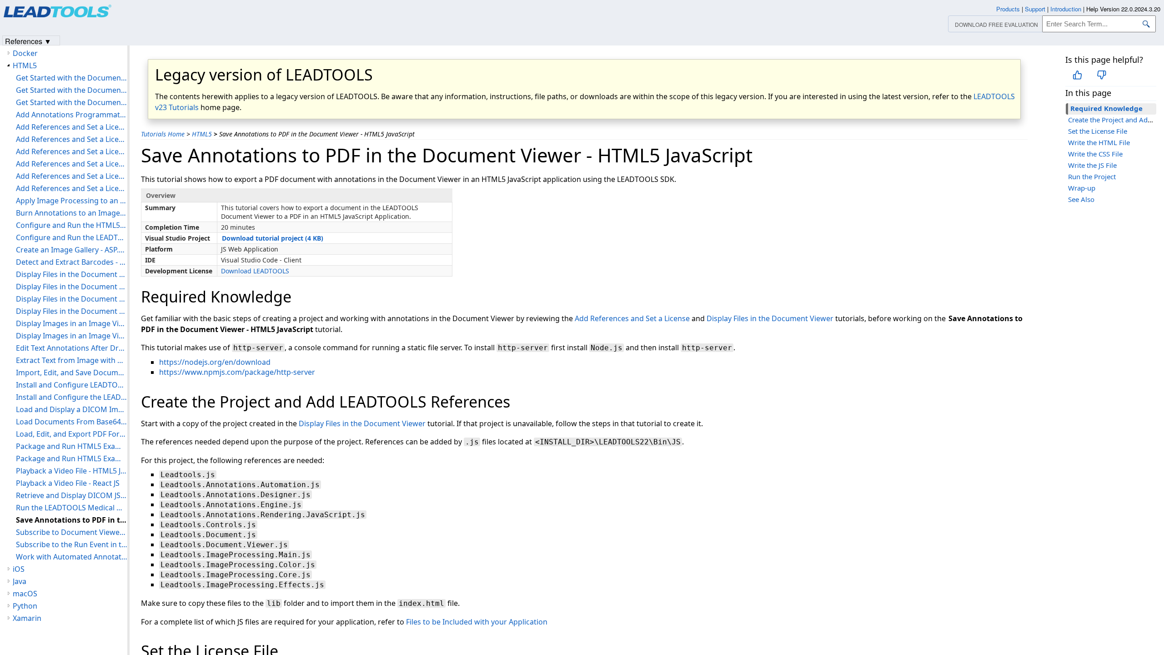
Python (25, 606)
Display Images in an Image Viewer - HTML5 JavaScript (71, 323)
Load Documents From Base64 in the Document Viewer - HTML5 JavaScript (71, 422)
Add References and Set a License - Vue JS (71, 188)
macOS (25, 594)
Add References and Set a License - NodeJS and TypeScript (71, 164)
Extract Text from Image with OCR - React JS (71, 360)
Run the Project (1092, 176)
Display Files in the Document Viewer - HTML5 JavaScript (71, 287)
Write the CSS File (1095, 153)
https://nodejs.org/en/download (215, 362)
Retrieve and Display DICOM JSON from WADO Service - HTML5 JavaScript (71, 495)
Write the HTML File (1099, 142)
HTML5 (202, 134)
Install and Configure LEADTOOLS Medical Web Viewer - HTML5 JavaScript (71, 385)
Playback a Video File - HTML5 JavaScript (71, 471)
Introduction (1065, 9)
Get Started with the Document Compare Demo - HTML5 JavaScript (71, 78)
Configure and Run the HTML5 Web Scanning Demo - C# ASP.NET (71, 225)
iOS (19, 569)
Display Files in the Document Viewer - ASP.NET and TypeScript (71, 274)
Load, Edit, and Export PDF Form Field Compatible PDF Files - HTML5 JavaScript (71, 434)
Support (1035, 9)
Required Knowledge (1106, 108)
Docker (25, 53)
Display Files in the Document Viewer (770, 318)
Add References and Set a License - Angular (71, 127)
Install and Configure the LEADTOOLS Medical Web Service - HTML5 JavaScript (71, 397)
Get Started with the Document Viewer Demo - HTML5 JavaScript (71, 102)
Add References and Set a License (632, 318)
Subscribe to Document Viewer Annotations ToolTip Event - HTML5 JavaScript (71, 532)
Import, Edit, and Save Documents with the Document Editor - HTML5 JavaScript (71, 373)
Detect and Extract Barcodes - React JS (71, 262)
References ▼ (28, 40)
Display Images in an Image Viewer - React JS (71, 336)
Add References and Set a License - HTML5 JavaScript (71, 151)
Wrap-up (1081, 187)
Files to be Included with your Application (476, 622)
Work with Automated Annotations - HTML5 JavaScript (71, 557)
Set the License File (1097, 131)
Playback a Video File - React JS (68, 483)
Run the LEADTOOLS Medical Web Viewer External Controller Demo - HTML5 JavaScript (71, 508)
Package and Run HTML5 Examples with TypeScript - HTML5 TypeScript (71, 458)
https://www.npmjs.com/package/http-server (237, 372)
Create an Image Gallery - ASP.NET (71, 250)
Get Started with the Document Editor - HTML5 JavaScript (71, 90)
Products (1008, 9)
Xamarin (27, 618)
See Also (1081, 199)
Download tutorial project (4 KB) (272, 238)
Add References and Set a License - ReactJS (71, 176)
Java (19, 581)
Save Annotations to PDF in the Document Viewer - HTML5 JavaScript (71, 520)
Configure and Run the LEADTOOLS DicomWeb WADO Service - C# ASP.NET (71, 237)
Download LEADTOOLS (255, 271)
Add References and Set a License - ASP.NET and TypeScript (71, 139)
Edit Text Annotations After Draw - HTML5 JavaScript (71, 348)
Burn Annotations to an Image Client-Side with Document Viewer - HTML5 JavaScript (71, 213)
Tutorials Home (163, 134)
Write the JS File (1092, 165)
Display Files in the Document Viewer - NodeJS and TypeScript (71, 299)
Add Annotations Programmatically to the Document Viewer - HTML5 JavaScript (71, 115)
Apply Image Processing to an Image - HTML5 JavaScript (71, 201)
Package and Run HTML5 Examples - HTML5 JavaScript (71, 446)
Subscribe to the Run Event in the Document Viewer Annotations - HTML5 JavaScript (71, 544)
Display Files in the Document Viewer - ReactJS (71, 311)
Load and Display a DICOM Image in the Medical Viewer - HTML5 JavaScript (71, 409)
